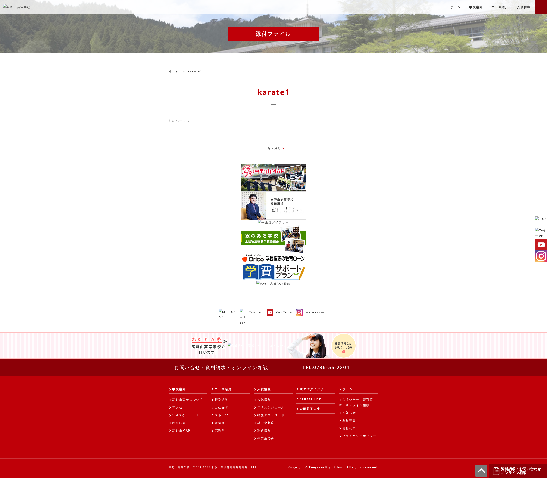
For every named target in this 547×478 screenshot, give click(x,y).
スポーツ (221, 415)
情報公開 (349, 428)
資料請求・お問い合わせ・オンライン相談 (523, 470)
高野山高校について (187, 399)
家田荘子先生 (310, 409)
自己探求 (221, 407)
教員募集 (349, 420)
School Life (310, 399)
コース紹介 (500, 7)
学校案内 (476, 7)
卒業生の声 (265, 438)
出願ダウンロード (271, 415)
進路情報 (264, 430)
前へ (179, 121)
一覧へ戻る (272, 148)
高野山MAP (181, 430)
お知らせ (349, 413)
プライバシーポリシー (359, 436)
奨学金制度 (265, 423)
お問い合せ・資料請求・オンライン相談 (221, 367)
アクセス (179, 407)
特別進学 (221, 399)
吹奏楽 (220, 423)
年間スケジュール (186, 415)
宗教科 (220, 430)
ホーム (455, 7)
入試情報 (524, 7)
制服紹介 (179, 423)
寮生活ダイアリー (313, 389)
